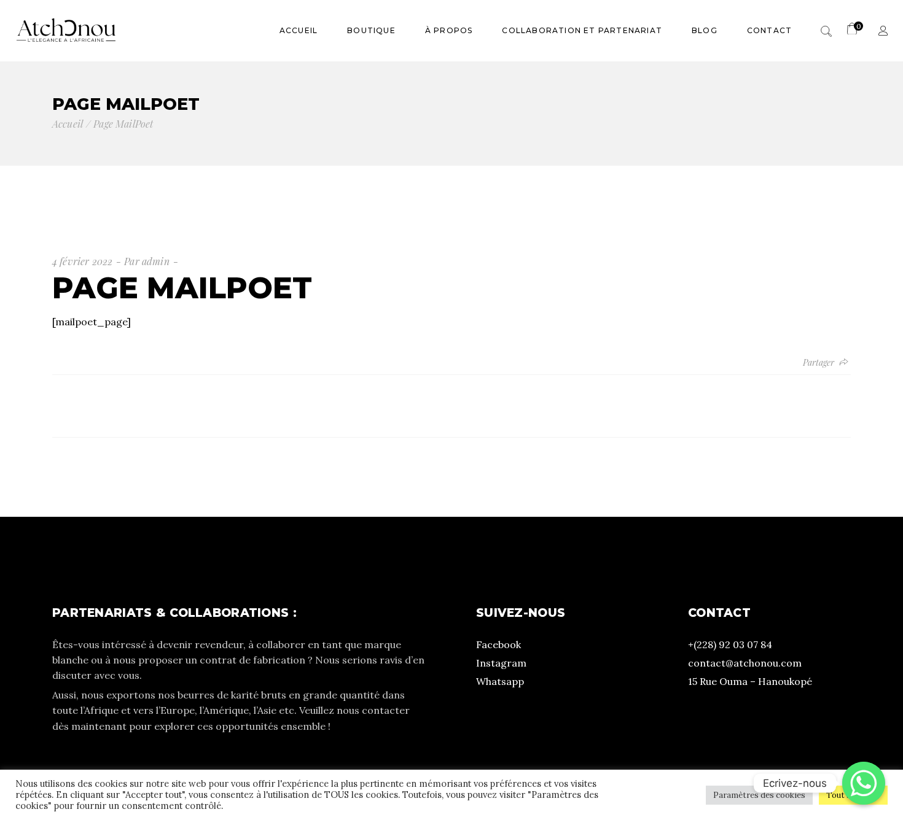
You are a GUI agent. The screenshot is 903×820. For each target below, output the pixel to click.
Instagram (501, 663)
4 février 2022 (82, 261)
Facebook (498, 644)
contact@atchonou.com (745, 663)
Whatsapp (500, 681)
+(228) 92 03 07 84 (730, 644)
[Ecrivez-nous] (863, 783)
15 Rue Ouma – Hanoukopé (750, 681)
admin (156, 261)
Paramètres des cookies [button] (759, 795)
